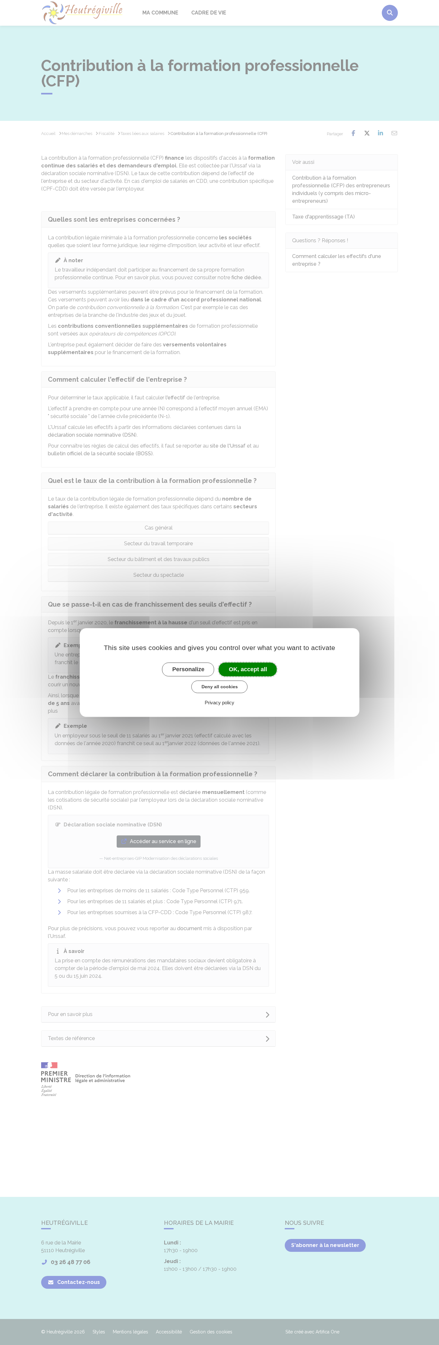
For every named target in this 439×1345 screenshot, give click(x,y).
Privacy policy (219, 702)
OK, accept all (248, 669)
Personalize (188, 669)
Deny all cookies (220, 686)
